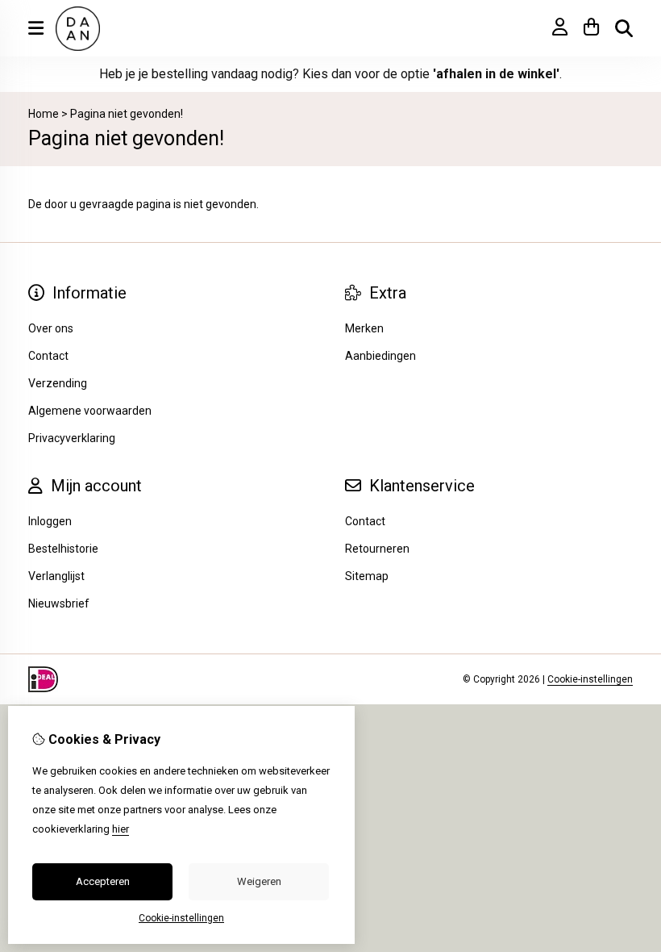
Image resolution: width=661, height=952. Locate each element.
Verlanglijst (56, 576)
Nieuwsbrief (58, 603)
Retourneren (377, 548)
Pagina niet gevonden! (126, 113)
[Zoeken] (624, 28)
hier (120, 829)
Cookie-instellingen (590, 679)
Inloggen (50, 521)
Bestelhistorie (63, 548)
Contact (365, 521)
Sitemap (367, 576)
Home (43, 113)
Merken (364, 328)
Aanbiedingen (380, 355)
